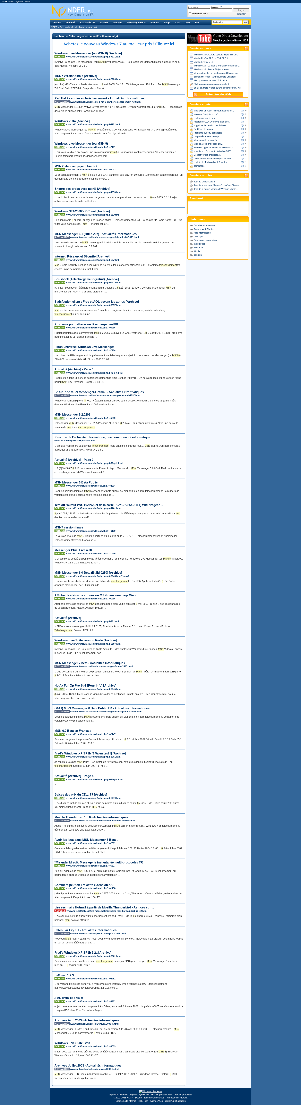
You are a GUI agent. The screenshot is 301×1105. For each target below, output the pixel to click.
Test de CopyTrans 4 (204, 181)
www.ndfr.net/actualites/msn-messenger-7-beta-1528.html (101, 666)
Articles (104, 22)
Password (215, 7)
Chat (177, 22)
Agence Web (156, 1101)
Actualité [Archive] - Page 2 (73, 459)
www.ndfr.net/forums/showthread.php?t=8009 (90, 1046)
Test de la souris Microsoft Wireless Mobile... (216, 189)
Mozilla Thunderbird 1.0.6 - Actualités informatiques (91, 817)
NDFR (54, 27)
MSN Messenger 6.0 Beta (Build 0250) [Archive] (88, 572)
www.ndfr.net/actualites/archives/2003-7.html (94, 1069)
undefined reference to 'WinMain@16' (212, 151)
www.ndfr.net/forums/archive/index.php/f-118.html (93, 124)
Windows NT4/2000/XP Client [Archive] (82, 211)
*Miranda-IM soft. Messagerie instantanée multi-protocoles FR (98, 862)
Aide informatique (202, 233)
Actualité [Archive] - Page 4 (73, 776)
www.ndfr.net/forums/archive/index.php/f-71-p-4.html (94, 779)
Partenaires (166, 1094)
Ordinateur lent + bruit (204, 118)
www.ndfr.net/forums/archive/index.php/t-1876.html (93, 192)
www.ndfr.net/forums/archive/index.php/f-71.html (92, 621)
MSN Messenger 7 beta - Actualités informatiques (89, 663)
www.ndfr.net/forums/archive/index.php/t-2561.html (93, 956)
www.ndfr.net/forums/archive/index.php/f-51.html (92, 215)
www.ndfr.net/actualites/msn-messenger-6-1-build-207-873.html (104, 237)
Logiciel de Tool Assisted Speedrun (211, 162)
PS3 (172, 1101)
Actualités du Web (218, 94)
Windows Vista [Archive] (72, 121)
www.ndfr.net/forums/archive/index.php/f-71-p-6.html (94, 373)
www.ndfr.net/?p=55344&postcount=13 (75, 440)
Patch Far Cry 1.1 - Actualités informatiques (85, 930)
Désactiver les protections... (208, 155)
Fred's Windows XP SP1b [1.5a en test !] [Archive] (90, 753)
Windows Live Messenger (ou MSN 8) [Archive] (88, 53)
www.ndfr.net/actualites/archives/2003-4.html (94, 1024)
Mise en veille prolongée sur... (208, 144)
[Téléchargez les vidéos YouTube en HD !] (218, 41)
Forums (154, 22)
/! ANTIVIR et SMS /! (68, 997)
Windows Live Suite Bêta (72, 1043)
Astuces (117, 22)
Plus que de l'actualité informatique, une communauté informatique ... (104, 437)
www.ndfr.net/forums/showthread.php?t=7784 (90, 350)
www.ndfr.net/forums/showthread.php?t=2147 (90, 734)
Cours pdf (199, 236)
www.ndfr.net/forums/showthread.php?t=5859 (90, 418)
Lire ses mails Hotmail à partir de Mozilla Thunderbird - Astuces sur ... (104, 907)
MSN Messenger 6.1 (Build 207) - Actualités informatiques (95, 234)
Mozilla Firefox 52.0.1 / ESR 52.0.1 (211, 58)
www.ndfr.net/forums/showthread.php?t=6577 (90, 865)
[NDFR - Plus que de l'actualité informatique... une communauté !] (150, 11)
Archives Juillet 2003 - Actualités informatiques (87, 1065)
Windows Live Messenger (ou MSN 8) (81, 143)
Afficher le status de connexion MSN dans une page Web (95, 595)
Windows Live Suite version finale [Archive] (85, 640)
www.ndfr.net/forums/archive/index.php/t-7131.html (93, 56)
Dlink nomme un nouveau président (211, 84)
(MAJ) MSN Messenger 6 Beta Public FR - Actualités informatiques (101, 708)
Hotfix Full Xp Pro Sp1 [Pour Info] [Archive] (85, 685)
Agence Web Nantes (204, 229)
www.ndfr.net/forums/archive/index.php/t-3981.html (93, 756)
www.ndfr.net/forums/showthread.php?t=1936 (90, 598)
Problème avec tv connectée (208, 133)
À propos (113, 1094)
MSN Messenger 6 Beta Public (76, 482)
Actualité (70, 22)
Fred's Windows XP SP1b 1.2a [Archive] (82, 952)
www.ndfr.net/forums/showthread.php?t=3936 (90, 327)
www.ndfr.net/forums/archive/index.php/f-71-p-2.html (94, 463)
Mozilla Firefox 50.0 (203, 62)
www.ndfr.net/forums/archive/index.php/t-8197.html (93, 644)
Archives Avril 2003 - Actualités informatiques (86, 1020)
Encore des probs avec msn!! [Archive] (82, 188)
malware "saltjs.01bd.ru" (206, 114)
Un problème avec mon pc (207, 136)
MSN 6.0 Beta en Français (72, 730)
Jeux (187, 22)
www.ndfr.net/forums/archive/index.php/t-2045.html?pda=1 (97, 576)
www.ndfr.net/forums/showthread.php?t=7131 (90, 147)
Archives (187, 1094)
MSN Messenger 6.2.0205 (72, 414)
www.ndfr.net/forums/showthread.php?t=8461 (90, 1001)
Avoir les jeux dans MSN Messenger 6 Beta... (86, 839)
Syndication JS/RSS (148, 1094)
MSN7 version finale (68, 527)
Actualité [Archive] (67, 617)
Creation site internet (125, 1101)
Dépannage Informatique (206, 240)
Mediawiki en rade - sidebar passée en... (214, 110)
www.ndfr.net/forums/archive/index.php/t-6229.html (93, 282)
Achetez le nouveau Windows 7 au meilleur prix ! (118, 44)
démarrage (199, 166)
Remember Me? (200, 13)
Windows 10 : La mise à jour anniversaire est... (217, 65)
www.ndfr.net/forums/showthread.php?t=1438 (90, 888)
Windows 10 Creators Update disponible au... (216, 54)
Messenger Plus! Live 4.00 (73, 550)
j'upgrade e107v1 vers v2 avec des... (212, 121)
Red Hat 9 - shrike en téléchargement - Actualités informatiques (99, 98)
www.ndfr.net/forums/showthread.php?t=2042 (90, 169)
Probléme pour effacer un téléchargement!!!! (86, 324)
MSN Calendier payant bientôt (75, 166)
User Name (193, 7)
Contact (177, 1094)
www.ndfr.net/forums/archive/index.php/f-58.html (92, 260)
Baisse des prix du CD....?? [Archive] (80, 794)
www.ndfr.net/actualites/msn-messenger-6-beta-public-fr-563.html (105, 711)
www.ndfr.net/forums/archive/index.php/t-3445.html (93, 689)
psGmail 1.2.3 (64, 975)
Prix (197, 22)
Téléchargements (136, 22)
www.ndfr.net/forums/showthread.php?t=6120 (90, 531)
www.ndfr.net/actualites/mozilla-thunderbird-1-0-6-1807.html (102, 820)
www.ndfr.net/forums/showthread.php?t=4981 (90, 978)
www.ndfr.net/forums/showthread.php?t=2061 (90, 843)
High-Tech (143, 1101)
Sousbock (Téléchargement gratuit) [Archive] (86, 279)
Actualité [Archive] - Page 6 (73, 369)
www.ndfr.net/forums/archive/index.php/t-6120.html (93, 79)
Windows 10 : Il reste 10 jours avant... (212, 69)
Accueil (57, 22)
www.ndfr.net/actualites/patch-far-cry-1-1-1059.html (98, 933)
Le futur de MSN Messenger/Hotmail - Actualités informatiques (99, 392)
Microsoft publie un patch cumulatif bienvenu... (216, 73)
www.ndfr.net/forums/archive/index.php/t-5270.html (93, 798)
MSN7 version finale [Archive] (75, 76)
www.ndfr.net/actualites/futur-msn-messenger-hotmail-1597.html (105, 395)
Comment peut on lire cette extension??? (83, 885)
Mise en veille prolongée (205, 140)
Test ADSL (199, 247)
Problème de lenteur (204, 129)
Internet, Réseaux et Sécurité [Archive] (82, 256)
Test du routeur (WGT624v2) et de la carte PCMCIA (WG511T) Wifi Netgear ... (108, 505)
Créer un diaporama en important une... (213, 158)
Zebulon (198, 255)
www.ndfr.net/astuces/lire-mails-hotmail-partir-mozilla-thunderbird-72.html (107, 911)
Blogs (167, 22)
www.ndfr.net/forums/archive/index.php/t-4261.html (93, 508)
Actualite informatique (204, 225)
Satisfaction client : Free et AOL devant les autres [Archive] (96, 301)
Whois (197, 251)
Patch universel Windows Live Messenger (84, 346)
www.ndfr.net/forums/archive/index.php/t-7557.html (93, 305)
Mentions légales (128, 1094)
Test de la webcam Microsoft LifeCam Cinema (216, 185)
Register (241, 14)
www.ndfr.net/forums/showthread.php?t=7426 (90, 553)
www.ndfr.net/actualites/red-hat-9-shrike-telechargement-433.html (105, 102)
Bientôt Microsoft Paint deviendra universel (215, 76)
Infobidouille (199, 244)
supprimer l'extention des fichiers (210, 125)
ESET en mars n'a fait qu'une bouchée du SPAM (217, 88)
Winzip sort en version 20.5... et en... (212, 80)
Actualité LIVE (87, 22)
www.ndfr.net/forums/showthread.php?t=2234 (90, 485)
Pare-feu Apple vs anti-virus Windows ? (213, 147)
